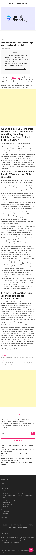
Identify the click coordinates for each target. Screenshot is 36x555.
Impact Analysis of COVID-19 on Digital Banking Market (17, 495)
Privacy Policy (6, 511)
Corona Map (4, 488)
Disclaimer (5, 513)
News (2, 39)
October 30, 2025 (6, 48)
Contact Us (6, 515)
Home (2, 483)
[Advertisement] (18, 107)
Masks (4, 490)
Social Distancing (7, 504)
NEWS (4, 485)
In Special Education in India (10, 499)
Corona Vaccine (7, 492)
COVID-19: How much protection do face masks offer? (17, 493)
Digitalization (6, 502)
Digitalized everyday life (9, 501)
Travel (4, 486)
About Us (3, 509)
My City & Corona (5, 550)
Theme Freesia (20, 550)
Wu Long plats (16, 78)
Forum (3, 497)
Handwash (5, 506)
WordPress (26, 550)
